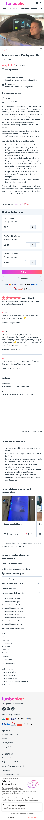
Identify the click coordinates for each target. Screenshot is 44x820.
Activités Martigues (9, 579)
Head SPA (5, 650)
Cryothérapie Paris (9, 588)
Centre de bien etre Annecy (12, 624)
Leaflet (22, 431)
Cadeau (13, 8)
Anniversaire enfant (28, 8)
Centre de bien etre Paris (11, 598)
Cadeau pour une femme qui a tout (15, 682)
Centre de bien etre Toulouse (12, 605)
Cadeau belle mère (9, 672)
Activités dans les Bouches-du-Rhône (16, 569)
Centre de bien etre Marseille (12, 611)
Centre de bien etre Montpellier (13, 617)
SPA (3, 637)
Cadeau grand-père (9, 675)
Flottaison (6, 634)
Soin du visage (7, 659)
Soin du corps (7, 643)
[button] (36, 3)
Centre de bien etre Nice (11, 614)
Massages (5, 640)
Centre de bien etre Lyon (11, 602)
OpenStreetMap (30, 431)
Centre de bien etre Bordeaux (13, 608)
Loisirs (4, 8)
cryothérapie (35, 106)
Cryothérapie (8, 50)
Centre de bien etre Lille (11, 621)
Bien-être (5, 653)
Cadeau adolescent (9, 685)
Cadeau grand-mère (9, 678)
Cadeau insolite (7, 669)
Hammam (5, 656)
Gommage (6, 646)
